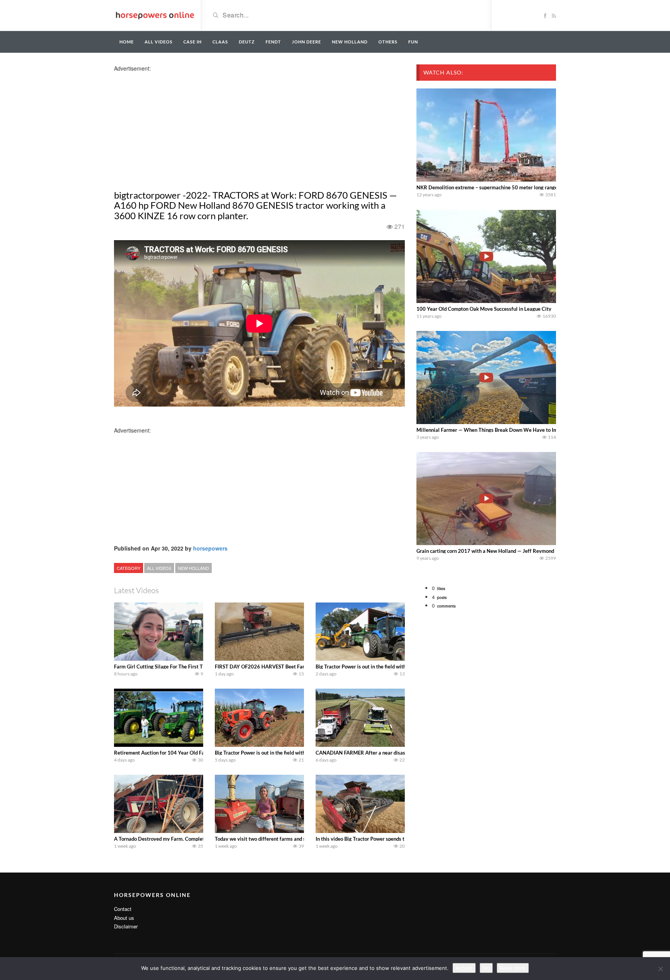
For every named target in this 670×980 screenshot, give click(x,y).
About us (124, 917)
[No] (660, 969)
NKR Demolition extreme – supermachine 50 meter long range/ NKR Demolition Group (514, 187)
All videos (159, 41)
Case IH (192, 41)
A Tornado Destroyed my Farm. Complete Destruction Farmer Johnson (193, 839)
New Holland (350, 41)
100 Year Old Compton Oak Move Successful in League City (483, 309)
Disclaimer (126, 926)
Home (126, 41)
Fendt (273, 41)
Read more (513, 968)
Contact (122, 908)
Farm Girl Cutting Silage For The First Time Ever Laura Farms (183, 666)
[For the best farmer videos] (154, 15)
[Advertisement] (175, 126)
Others (387, 41)
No (486, 968)
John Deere (306, 41)
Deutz (247, 41)
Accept (464, 968)
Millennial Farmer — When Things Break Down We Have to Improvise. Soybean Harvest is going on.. (529, 430)
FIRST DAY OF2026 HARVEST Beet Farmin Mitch (271, 666)
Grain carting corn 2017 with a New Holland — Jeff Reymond (485, 551)
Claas (220, 41)
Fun (413, 41)
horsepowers (210, 548)
